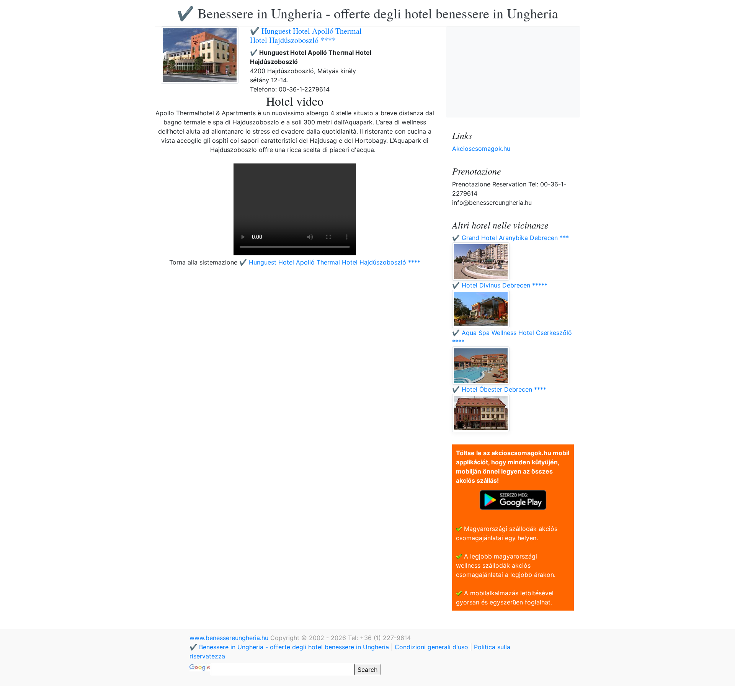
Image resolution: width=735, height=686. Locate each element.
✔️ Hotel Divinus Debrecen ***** (499, 285)
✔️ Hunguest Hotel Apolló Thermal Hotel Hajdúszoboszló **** (306, 35)
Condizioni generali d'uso (431, 647)
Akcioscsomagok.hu (481, 148)
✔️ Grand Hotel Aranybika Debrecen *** (510, 238)
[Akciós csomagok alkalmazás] (513, 499)
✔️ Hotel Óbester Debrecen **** (499, 389)
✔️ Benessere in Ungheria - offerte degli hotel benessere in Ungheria (367, 13)
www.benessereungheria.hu (229, 638)
